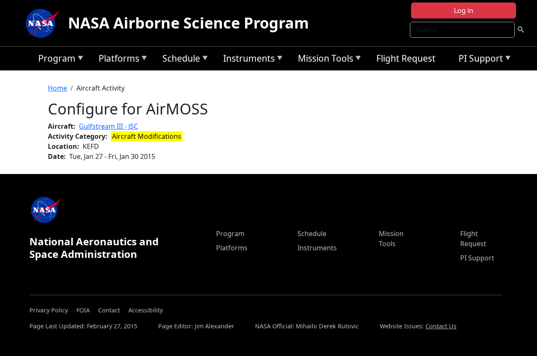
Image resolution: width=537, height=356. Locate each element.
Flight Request (405, 58)
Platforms (116, 59)
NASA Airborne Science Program (188, 23)
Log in (463, 10)
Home (57, 88)
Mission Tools (323, 59)
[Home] (43, 23)
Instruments (247, 59)
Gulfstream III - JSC (108, 126)
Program (55, 59)
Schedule (179, 59)
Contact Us (440, 326)
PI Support (478, 59)
